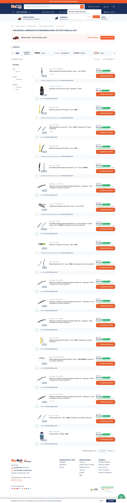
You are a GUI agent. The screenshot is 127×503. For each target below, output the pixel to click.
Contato (81, 472)
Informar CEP (96, 16)
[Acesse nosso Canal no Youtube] (15, 480)
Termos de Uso (103, 467)
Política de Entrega (104, 464)
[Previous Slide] (12, 53)
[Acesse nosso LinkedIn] (21, 480)
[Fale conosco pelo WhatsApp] (121, 497)
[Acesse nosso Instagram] (12, 480)
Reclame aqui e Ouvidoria (86, 464)
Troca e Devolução (104, 470)
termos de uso (43, 501)
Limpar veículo (93, 37)
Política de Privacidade (105, 472)
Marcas (61, 467)
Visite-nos (82, 470)
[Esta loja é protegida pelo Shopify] (94, 490)
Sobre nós (82, 462)
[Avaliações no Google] (107, 490)
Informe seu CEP (95, 6)
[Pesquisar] (82, 7)
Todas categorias (21, 12)
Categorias (62, 462)
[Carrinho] (113, 7)
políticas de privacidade (54, 501)
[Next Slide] (114, 53)
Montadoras (62, 464)
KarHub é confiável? (104, 462)
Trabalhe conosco (84, 467)
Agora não (89, 16)
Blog (80, 475)
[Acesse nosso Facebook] (18, 480)
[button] (104, 7)
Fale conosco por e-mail (23, 470)
